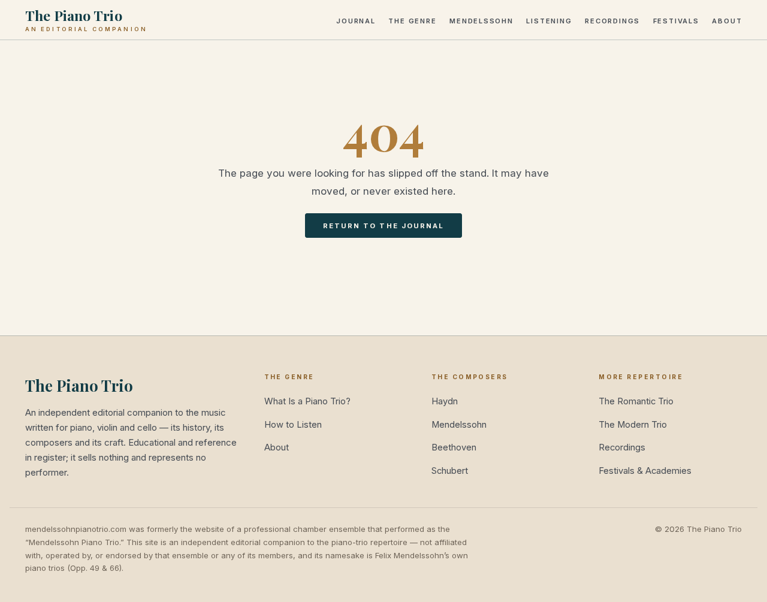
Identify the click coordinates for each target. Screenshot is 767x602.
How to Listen (293, 424)
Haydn (444, 401)
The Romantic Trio (636, 401)
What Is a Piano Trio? (307, 401)
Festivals (676, 20)
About (727, 20)
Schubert (449, 470)
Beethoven (453, 447)
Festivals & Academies (645, 470)
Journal (356, 20)
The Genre (412, 20)
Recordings (612, 20)
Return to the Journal (384, 225)
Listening (549, 20)
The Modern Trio (633, 424)
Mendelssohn (481, 20)
